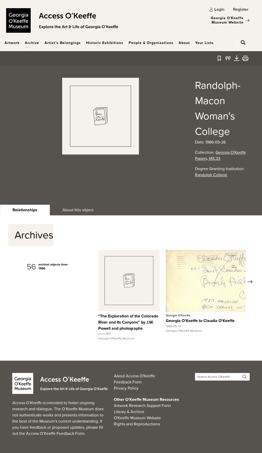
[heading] (25, 210)
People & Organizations (151, 43)
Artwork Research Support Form (142, 405)
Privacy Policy (126, 388)
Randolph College (211, 175)
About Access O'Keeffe (134, 376)
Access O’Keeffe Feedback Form (55, 433)
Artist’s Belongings (63, 43)
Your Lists (204, 43)
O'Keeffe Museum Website (137, 418)
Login (219, 9)
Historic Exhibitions (104, 43)
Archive (32, 43)
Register (240, 9)
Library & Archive (129, 412)
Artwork (12, 43)
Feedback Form (128, 382)
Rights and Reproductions (137, 424)
